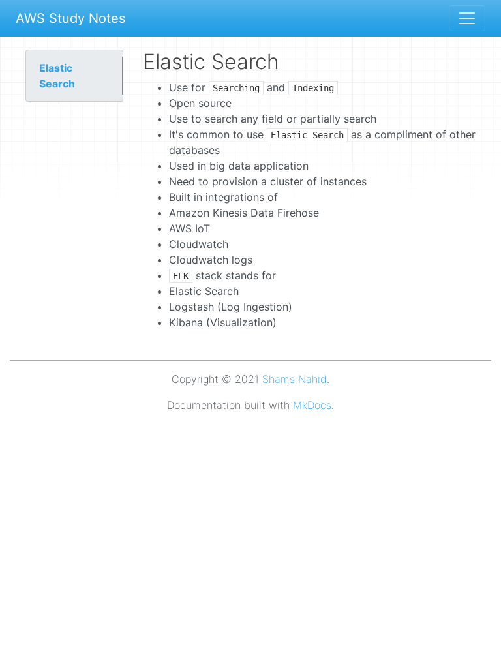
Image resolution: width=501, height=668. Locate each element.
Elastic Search (57, 75)
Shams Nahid (294, 379)
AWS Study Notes (70, 18)
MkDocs (312, 405)
